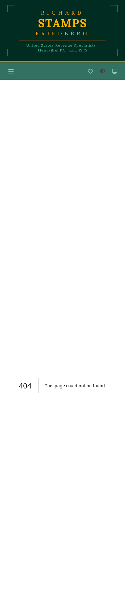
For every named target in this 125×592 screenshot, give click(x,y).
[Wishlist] (90, 71)
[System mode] (114, 71)
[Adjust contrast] (102, 71)
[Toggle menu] (11, 71)
